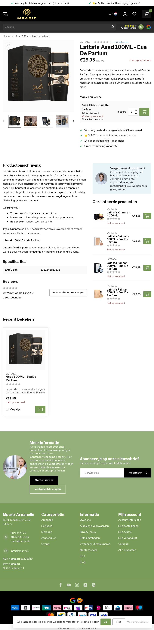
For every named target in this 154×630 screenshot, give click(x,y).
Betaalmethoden (90, 538)
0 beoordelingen (119, 42)
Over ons (85, 520)
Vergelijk (15, 409)
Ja (105, 622)
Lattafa (85, 42)
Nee (118, 622)
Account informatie (129, 520)
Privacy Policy (88, 532)
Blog (82, 562)
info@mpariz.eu (120, 186)
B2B (82, 556)
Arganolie (47, 520)
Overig (45, 544)
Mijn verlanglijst (127, 538)
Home (6, 36)
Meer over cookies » (137, 621)
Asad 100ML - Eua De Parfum (31, 36)
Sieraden (46, 532)
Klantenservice (44, 480)
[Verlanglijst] (134, 14)
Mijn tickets (125, 532)
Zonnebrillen (48, 538)
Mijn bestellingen (128, 526)
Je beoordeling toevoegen (68, 292)
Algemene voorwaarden (94, 526)
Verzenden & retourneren (95, 544)
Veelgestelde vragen (48, 489)
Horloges (46, 526)
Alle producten (127, 550)
